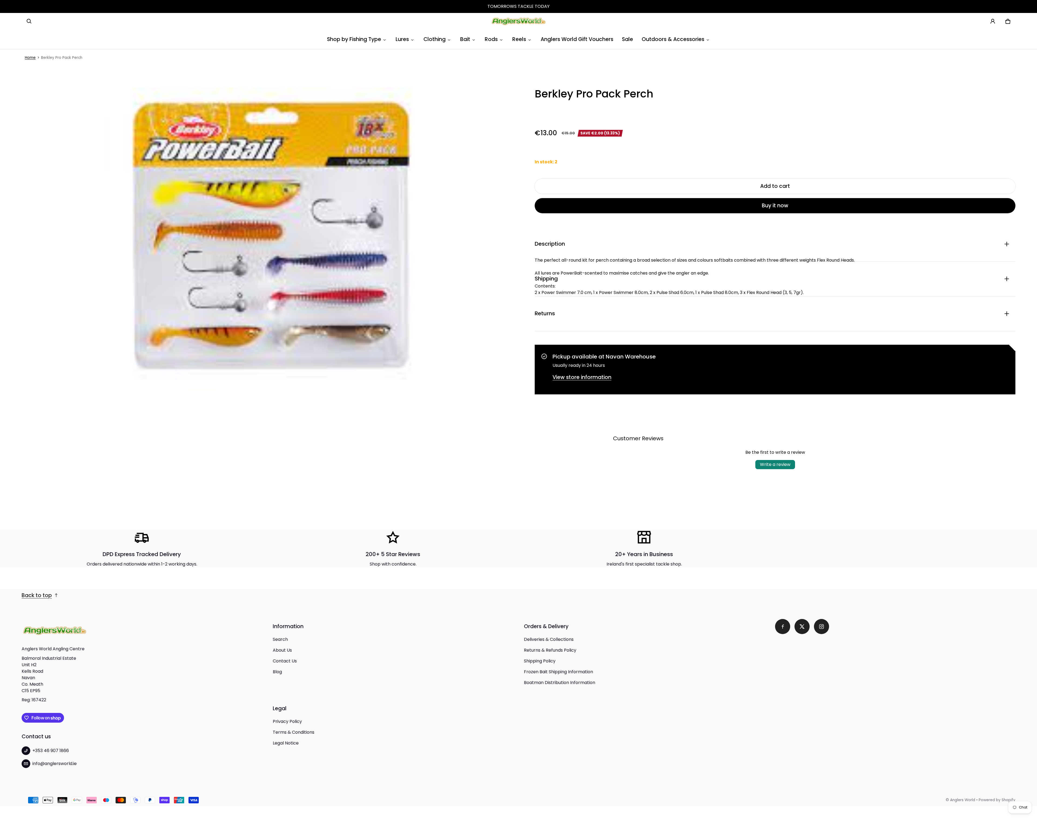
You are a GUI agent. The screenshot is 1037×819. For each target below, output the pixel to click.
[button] (29, 21)
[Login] (992, 21)
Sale (627, 39)
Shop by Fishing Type (354, 39)
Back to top (37, 595)
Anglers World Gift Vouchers (577, 39)
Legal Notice (286, 743)
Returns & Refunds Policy (550, 650)
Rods (491, 39)
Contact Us (285, 661)
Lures (402, 39)
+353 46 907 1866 (50, 750)
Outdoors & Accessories (673, 39)
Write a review (775, 464)
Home (30, 57)
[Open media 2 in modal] (273, 239)
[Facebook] (782, 626)
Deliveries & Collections (549, 639)
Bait (465, 39)
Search (280, 639)
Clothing (434, 39)
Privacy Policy (287, 721)
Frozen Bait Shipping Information (558, 672)
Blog (277, 672)
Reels (519, 39)
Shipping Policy (539, 661)
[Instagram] (821, 626)
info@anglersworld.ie (54, 763)
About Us (282, 650)
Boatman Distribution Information (559, 682)
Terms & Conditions (293, 732)
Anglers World (962, 800)
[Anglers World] (518, 21)
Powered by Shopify (997, 800)
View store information (582, 377)
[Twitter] (802, 626)
